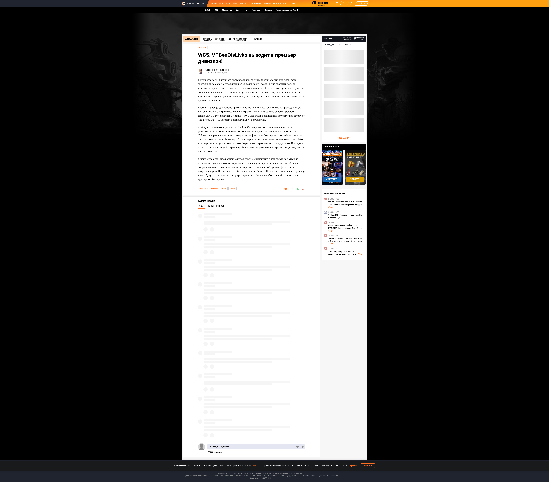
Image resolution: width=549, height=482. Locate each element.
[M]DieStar (240, 127)
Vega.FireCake (206, 119)
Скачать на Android (355, 179)
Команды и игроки (275, 3)
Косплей (268, 10)
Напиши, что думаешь (219, 447)
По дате (201, 206)
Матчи (244, 3)
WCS (218, 79)
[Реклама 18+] (359, 38)
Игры (292, 3)
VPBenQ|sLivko (256, 119)
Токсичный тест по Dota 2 (287, 10)
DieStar (232, 189)
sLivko (223, 189)
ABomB (237, 115)
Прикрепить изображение (297, 447)
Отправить (303, 447)
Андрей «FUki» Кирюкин (217, 70)
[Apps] (337, 3)
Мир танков (227, 10)
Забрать (332, 179)
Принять (368, 466)
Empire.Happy (262, 111)
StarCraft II (203, 189)
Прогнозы (256, 10)
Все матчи (344, 138)
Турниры (256, 3)
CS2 (216, 10)
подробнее (257, 465)
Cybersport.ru (255, 478)
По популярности (216, 206)
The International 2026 (224, 3)
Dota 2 (207, 10)
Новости (214, 189)
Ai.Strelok (255, 115)
